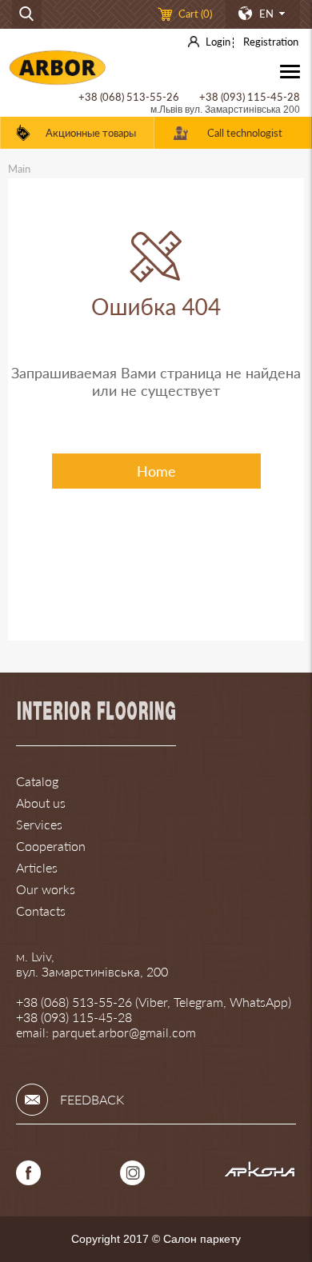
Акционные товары (91, 132)
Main (19, 168)
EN (266, 13)
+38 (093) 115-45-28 (249, 96)
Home (156, 471)
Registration (270, 41)
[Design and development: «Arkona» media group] (260, 1173)
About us (41, 802)
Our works (45, 889)
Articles (37, 867)
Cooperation (51, 845)
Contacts (41, 910)
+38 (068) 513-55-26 (128, 96)
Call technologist (244, 132)
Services (39, 824)
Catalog (37, 781)
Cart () (195, 13)
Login (218, 41)
